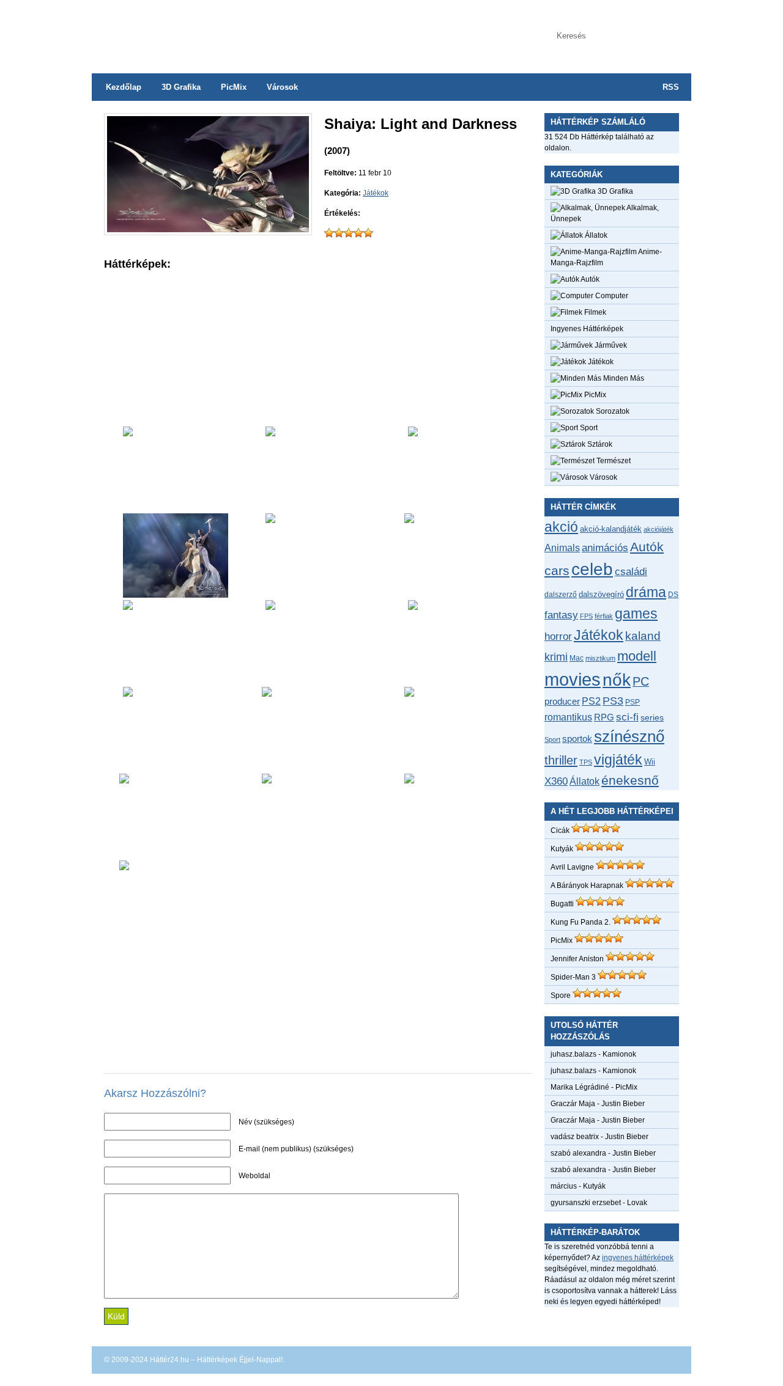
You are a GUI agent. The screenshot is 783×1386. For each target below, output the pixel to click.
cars (557, 570)
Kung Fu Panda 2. (580, 922)
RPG (604, 717)
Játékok (375, 193)
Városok (282, 87)
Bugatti (562, 904)
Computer (610, 296)
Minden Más (622, 378)
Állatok (595, 235)
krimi (556, 657)
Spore (561, 995)
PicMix (234, 87)
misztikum (600, 658)
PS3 (613, 701)
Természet (613, 461)
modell (636, 656)
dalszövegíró (601, 594)
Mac (577, 658)
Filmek (594, 312)
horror (558, 636)
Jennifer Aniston (577, 959)
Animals (562, 547)
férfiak (604, 616)
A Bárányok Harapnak (587, 885)
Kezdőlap (123, 87)
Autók (589, 279)
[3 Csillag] (349, 233)
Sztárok (598, 444)
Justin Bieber (623, 1103)
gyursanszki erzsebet (586, 1202)
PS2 (591, 701)
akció (561, 527)
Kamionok (619, 1054)
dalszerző (560, 594)
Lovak (637, 1202)
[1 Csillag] (329, 233)
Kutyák (562, 849)
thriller (560, 760)
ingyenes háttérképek (638, 1257)
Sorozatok (611, 411)
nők (617, 679)
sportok (577, 738)
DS (673, 594)
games (636, 614)
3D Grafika (181, 87)
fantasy (561, 615)
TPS (585, 762)
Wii (649, 761)
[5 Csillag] (368, 233)
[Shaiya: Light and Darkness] (208, 230)
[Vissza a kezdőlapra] (214, 30)
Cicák (560, 830)
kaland (643, 635)
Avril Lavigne (572, 867)
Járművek (610, 345)
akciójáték (659, 529)
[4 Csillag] (358, 233)
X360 (556, 781)
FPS (586, 616)
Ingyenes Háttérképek (587, 328)
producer (562, 701)
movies (572, 679)
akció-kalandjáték (611, 529)
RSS (670, 87)
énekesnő (630, 780)
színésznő (629, 736)
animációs (605, 547)
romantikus (568, 716)
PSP (632, 702)
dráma (646, 592)
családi (631, 572)
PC (641, 681)
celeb (592, 569)
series (652, 717)
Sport (588, 428)
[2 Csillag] (339, 233)
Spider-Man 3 (573, 977)
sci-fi (627, 717)
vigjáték (618, 760)
